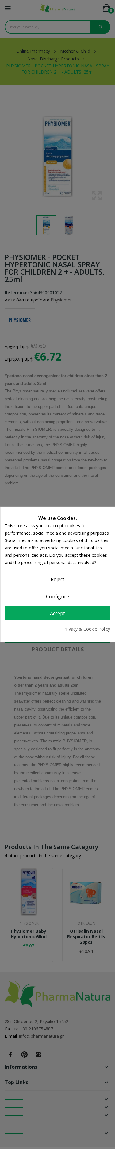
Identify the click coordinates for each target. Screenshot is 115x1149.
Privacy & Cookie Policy (86, 629)
